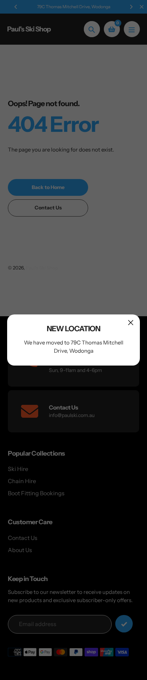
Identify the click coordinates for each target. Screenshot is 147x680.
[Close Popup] (130, 322)
